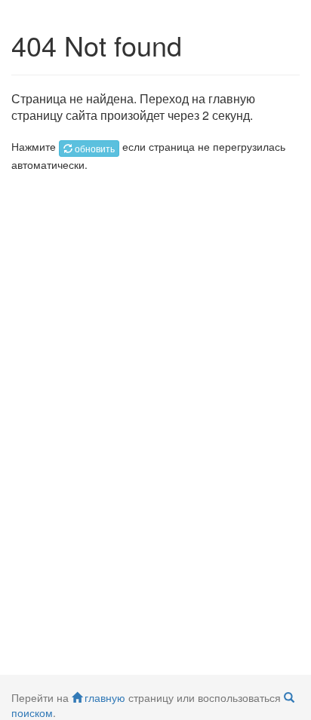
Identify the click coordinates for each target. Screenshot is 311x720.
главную (105, 697)
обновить (95, 148)
